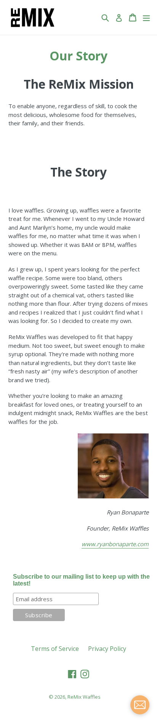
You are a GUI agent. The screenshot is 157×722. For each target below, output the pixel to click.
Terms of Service (55, 648)
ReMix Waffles (84, 696)
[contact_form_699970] (139, 704)
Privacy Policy (107, 648)
